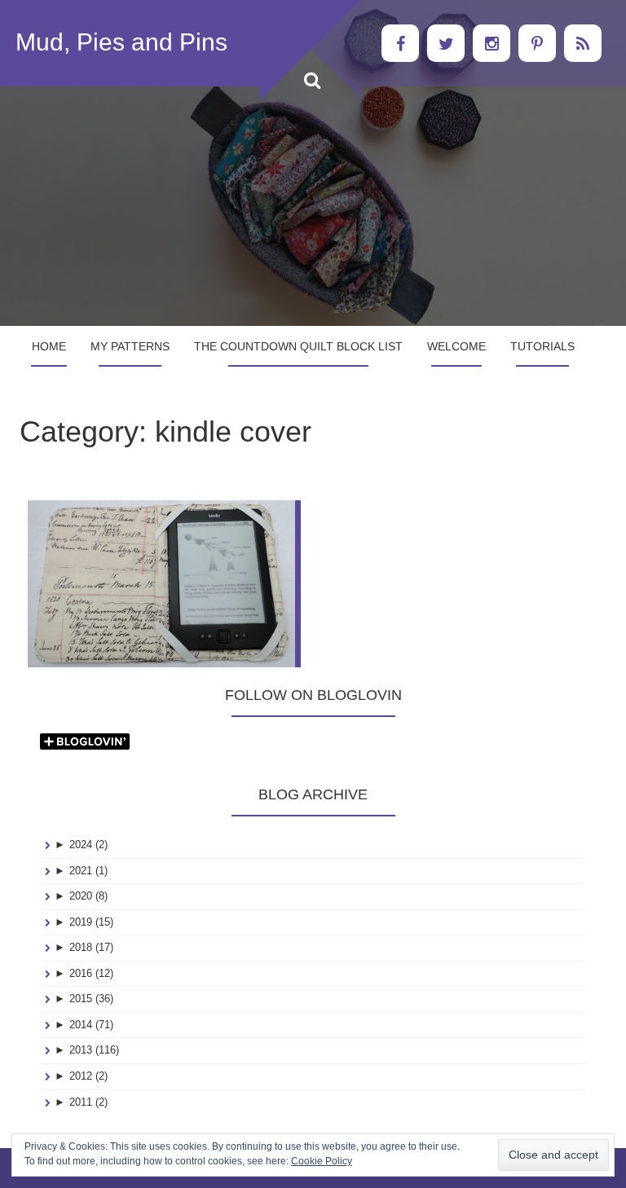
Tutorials (542, 346)
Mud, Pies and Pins (121, 42)
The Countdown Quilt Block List (298, 346)
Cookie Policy (321, 1161)
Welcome (456, 346)
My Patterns (130, 346)
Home (49, 346)
